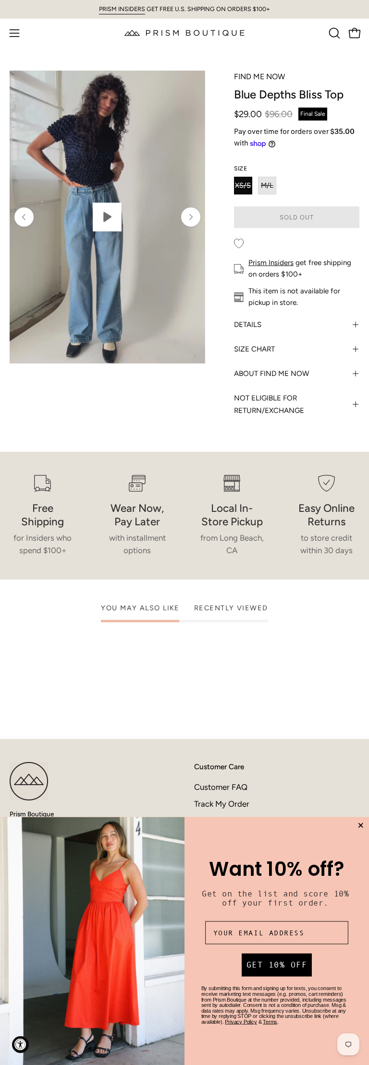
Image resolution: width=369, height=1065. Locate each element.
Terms (270, 1022)
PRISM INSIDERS (122, 8)
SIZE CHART (254, 349)
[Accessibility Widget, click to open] (20, 1044)
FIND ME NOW (259, 76)
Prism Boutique (32, 814)
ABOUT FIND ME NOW (271, 373)
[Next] (190, 217)
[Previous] (24, 217)
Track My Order (221, 804)
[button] (333, 33)
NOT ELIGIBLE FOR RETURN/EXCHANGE (269, 404)
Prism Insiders (271, 262)
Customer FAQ (220, 787)
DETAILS (247, 324)
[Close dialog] (360, 825)
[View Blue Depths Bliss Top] (107, 217)
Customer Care (219, 766)
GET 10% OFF (277, 965)
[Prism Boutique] (184, 33)
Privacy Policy (241, 1022)
